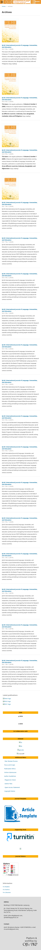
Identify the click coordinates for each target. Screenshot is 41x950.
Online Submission (10, 772)
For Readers (6, 887)
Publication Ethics (10, 769)
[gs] (20, 746)
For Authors (6, 889)
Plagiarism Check (10, 780)
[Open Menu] (2, 2)
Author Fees (8, 784)
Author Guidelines (10, 776)
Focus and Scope (9, 765)
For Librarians (7, 892)
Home (3, 6)
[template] (20, 822)
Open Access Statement (12, 787)
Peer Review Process (11, 761)
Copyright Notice (9, 791)
